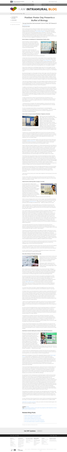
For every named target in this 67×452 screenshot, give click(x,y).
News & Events (37, 4)
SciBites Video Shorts (37, 442)
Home (26, 449)
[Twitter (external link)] (52, 1)
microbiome (29, 408)
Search (41, 450)
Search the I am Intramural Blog (16, 13)
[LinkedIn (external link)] (56, 1)
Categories (14, 20)
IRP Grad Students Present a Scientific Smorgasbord (35, 421)
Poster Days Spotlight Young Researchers (33, 416)
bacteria (34, 408)
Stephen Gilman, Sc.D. (31, 140)
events (35, 407)
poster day (39, 407)
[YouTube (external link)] (54, 1)
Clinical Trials (28, 442)
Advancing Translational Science (29, 441)
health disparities (49, 407)
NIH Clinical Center (29, 4)
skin (26, 408)
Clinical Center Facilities (29, 439)
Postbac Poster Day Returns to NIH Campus (33, 415)
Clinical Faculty (28, 440)
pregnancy (44, 407)
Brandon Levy (27, 25)
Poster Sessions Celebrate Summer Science (33, 418)
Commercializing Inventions (20, 446)
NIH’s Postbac (40, 31)
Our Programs (12, 443)
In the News (35, 439)
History (11, 440)
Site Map (55, 449)
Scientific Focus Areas (21, 439)
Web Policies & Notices (50, 449)
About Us (13, 4)
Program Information (53, 439)
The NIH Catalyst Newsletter (36, 444)
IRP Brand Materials (34, 449)
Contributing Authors (14, 18)
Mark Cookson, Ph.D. (47, 60)
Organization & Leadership (12, 442)
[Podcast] (49, 1)
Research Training (52, 4)
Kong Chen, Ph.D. (33, 201)
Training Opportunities (53, 440)
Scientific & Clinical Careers (44, 443)
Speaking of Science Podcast (37, 441)
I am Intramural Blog (37, 440)
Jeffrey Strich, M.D (29, 281)
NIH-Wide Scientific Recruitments (44, 441)
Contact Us (29, 449)
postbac (32, 407)
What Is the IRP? (12, 439)
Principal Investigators (21, 440)
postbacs (29, 407)
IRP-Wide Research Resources (21, 444)
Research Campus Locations (13, 445)
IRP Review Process (21, 445)
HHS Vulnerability (41, 449)
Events (27, 406)
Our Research (20, 4)
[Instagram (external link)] (51, 1)
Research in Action (20, 442)
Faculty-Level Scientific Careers (45, 439)
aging (25, 407)
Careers (44, 4)
